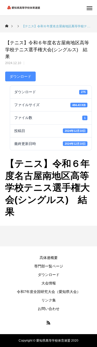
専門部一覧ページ (48, 266)
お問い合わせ (48, 309)
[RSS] (48, 322)
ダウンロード (20, 76)
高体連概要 (49, 258)
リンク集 (48, 300)
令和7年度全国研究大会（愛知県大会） (48, 292)
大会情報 (48, 283)
